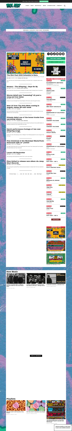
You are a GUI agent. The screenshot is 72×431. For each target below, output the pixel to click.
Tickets (27, 5)
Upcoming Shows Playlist (56, 62)
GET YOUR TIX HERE (44, 1)
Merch (44, 5)
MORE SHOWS (56, 219)
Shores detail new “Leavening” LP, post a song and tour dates (24, 96)
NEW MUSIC (26, 30)
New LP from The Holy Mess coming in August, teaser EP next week (23, 106)
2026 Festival (38, 5)
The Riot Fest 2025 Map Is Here (53, 264)
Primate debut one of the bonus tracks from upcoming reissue (25, 118)
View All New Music (36, 355)
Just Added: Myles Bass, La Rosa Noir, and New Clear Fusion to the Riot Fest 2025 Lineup (55, 421)
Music (22, 120)
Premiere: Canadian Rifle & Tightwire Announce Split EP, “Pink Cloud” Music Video (15, 285)
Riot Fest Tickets (56, 58)
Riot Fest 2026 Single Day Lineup (53, 251)
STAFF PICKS (39, 30)
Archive (18, 98)
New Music (26, 120)
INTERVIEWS (46, 30)
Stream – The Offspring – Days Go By (22, 86)
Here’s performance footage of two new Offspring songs (24, 130)
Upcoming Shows (51, 5)
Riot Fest (9, 98)
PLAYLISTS (32, 30)
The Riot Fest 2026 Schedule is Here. (22, 75)
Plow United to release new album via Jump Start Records (25, 162)
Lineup (32, 5)
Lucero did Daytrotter (16, 152)
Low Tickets (62, 165)
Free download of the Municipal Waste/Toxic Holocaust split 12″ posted (25, 141)
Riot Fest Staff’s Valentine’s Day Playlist (36, 411)
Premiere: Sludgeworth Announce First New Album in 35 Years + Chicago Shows (36, 285)
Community (59, 5)
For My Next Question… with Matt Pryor (55, 284)
